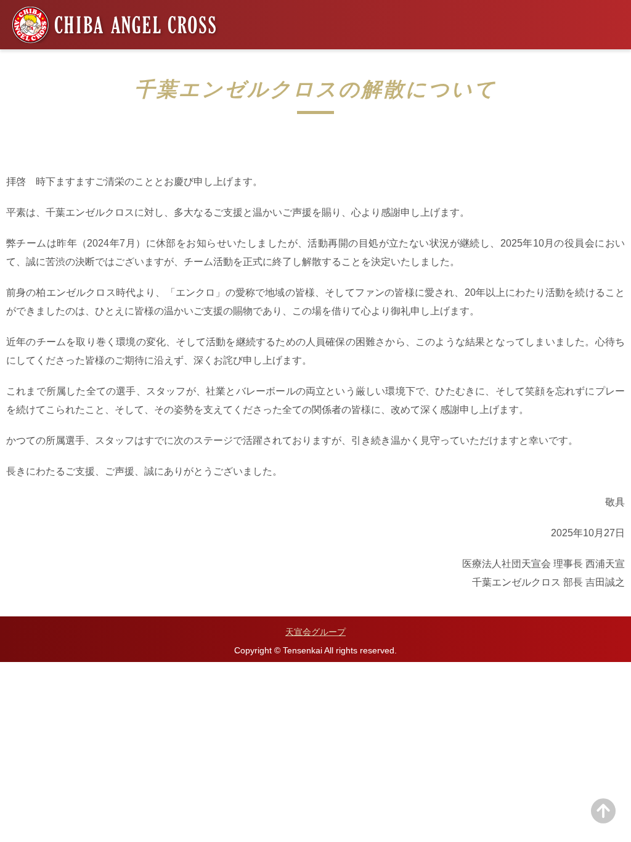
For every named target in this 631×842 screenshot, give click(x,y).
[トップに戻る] (603, 819)
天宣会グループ (315, 632)
